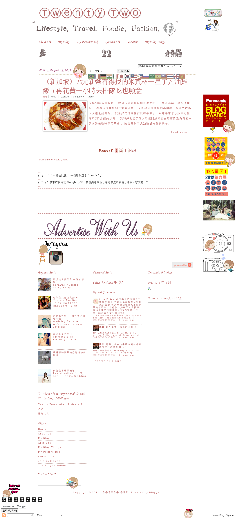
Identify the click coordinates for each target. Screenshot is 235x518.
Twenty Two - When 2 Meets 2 (60, 404)
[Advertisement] (117, 203)
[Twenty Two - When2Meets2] (149, 289)
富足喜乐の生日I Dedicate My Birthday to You (64, 337)
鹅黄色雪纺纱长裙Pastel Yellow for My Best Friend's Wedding (70, 373)
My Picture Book (87, 42)
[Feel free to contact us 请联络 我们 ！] (105, 235)
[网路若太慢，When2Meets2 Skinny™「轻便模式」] (12, 497)
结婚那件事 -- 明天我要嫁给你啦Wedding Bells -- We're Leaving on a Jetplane (69, 321)
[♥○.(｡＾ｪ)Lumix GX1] (218, 251)
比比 (102, 326)
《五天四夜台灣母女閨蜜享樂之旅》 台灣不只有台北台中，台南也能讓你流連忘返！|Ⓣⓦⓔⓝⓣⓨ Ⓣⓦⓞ (117, 317)
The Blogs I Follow (52, 465)
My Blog (63, 42)
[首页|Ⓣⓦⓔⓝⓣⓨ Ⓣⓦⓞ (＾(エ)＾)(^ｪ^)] (110, 52)
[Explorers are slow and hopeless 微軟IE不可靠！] (212, 31)
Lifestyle (65, 96)
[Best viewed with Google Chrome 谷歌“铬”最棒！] (213, 16)
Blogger (155, 492)
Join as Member (50, 461)
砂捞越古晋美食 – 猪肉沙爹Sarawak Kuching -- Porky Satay (69, 283)
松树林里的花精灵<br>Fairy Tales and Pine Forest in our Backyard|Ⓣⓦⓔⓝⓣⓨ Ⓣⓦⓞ (116, 352)
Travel (91, 96)
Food (54, 96)
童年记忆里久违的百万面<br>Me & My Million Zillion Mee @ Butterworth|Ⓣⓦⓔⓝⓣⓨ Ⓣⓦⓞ (116, 335)
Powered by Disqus (107, 361)
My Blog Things (155, 42)
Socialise (132, 42)
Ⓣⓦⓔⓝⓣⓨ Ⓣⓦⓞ (90, 13)
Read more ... (181, 132)
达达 (41, 409)
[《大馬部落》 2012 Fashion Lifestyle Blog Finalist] (216, 197)
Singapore (78, 96)
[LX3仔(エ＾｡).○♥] (218, 272)
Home (42, 429)
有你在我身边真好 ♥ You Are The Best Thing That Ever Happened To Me (66, 301)
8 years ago (127, 320)
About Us (44, 42)
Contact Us (112, 42)
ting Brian (107, 299)
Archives (44, 443)
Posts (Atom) (61, 159)
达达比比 (43, 413)
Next (132, 150)
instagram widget (182, 265)
